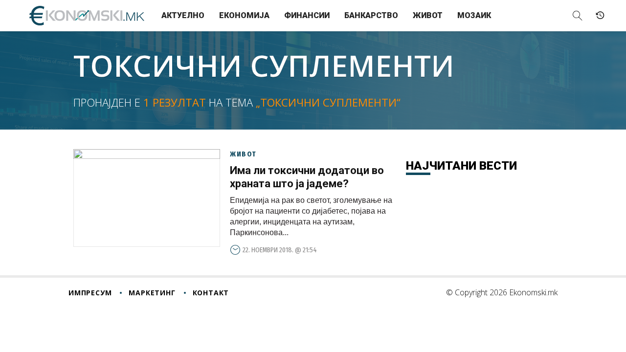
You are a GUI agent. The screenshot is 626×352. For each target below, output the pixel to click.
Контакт (211, 292)
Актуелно (182, 15)
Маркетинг (152, 292)
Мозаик (474, 15)
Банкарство (371, 15)
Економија (244, 15)
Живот (428, 15)
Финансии (307, 15)
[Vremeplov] (600, 15)
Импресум (90, 292)
